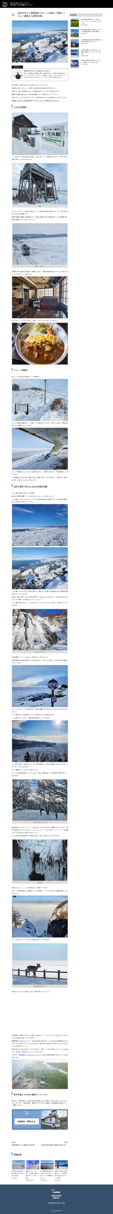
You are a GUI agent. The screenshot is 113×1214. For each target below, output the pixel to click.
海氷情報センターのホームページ (29, 1055)
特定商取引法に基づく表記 (56, 1203)
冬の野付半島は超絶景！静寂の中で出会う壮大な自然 (54, 1145)
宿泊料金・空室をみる (26, 1121)
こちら (58, 77)
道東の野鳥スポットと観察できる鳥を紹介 (23, 1145)
